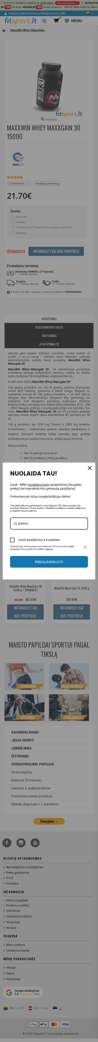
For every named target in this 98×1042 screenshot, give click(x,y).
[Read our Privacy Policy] (85, 547)
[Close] (89, 468)
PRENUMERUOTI (49, 562)
